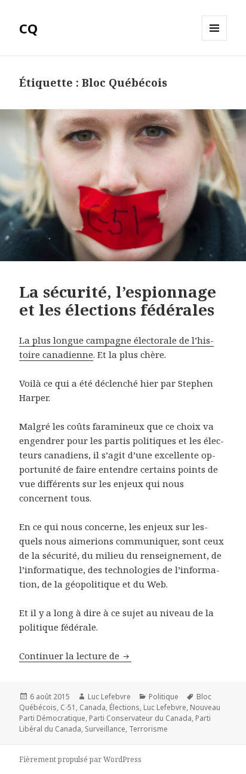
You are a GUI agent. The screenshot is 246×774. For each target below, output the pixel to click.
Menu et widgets (214, 40)
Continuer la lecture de (75, 656)
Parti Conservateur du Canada (140, 718)
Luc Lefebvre (109, 697)
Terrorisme (148, 729)
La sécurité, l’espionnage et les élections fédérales (117, 300)
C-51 (68, 707)
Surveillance (105, 729)
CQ (28, 28)
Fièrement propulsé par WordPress (80, 759)
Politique (164, 697)
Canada (92, 707)
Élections (124, 707)
